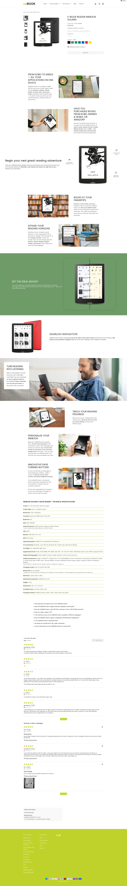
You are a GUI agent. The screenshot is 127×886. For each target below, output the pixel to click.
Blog (75, 3)
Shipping (69, 28)
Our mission (26, 859)
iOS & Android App (28, 851)
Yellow (90, 42)
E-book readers (54, 3)
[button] (71, 23)
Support (25, 867)
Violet (72, 42)
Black (68, 42)
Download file (29, 812)
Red (86, 42)
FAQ (24, 864)
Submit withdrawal (28, 872)
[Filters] (93, 640)
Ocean (79, 42)
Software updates (28, 870)
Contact (81, 3)
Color (71, 39)
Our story (25, 857)
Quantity (70, 33)
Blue (82, 42)
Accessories (66, 3)
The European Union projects (28, 848)
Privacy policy (26, 840)
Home (45, 3)
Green (75, 42)
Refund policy (27, 838)
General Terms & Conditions (27, 844)
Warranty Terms (27, 862)
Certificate (26, 854)
